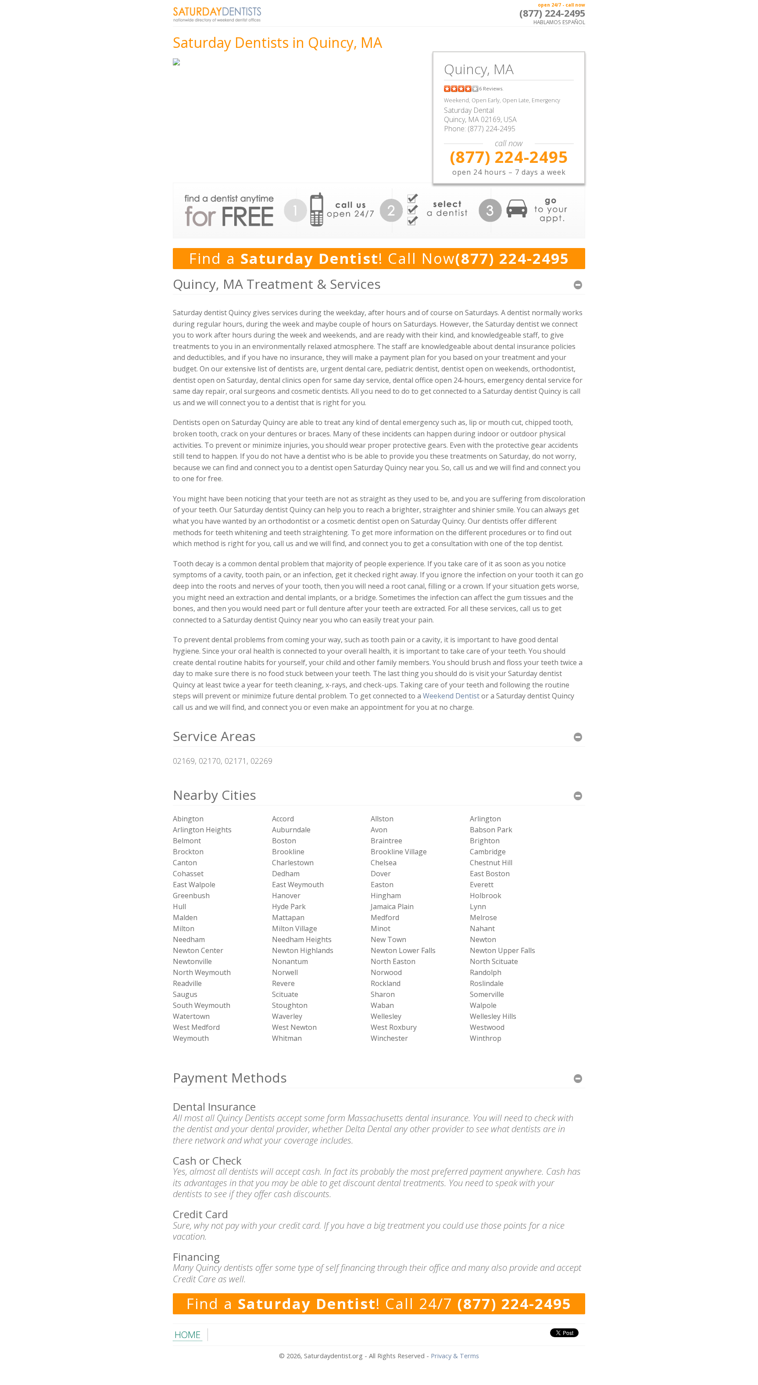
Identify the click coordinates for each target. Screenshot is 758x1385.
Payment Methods (230, 1077)
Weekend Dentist (451, 696)
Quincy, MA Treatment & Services (277, 284)
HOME (187, 1334)
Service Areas (214, 736)
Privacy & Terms (455, 1356)
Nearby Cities (214, 795)
